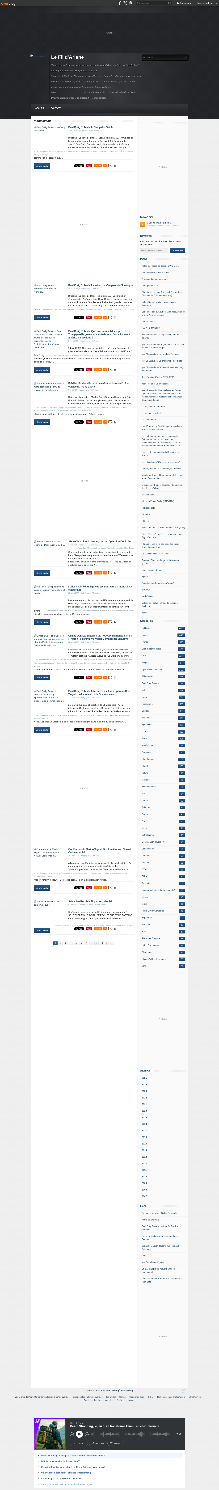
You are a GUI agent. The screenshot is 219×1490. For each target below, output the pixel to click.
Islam (144, 828)
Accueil (39, 108)
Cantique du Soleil (150, 285)
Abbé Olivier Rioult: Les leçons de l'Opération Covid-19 (99, 541)
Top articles (111, 1397)
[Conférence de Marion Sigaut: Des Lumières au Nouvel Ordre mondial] (50, 855)
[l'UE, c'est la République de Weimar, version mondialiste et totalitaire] (50, 593)
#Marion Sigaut (103, 873)
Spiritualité (147, 724)
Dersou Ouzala (149, 321)
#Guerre (111, 611)
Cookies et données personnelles (98, 1400)
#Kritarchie (57, 309)
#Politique (117, 309)
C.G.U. (151, 1397)
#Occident (45, 718)
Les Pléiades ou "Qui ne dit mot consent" (161, 462)
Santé (144, 738)
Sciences (146, 807)
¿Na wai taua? (148, 495)
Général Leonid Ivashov (153, 842)
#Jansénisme (78, 873)
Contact (56, 108)
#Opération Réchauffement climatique (89, 663)
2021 (144, 1104)
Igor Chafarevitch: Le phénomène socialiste (162, 361)
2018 (144, 1124)
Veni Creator (147, 596)
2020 (144, 1111)
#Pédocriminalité (90, 873)
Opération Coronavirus (152, 669)
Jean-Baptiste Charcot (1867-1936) (158, 377)
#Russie (130, 611)
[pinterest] (130, 3)
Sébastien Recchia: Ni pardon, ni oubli (90, 901)
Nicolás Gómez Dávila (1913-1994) (158, 501)
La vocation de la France (153, 406)
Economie (146, 752)
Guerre (145, 697)
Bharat (145, 766)
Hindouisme (147, 704)
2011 (144, 1170)
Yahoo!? (145, 613)
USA (144, 655)
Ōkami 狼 (146, 514)
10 (102, 943)
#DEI (132, 355)
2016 (144, 1137)
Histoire (145, 718)
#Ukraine (78, 611)
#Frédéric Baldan (50, 408)
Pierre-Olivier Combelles (153, 911)
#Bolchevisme (123, 355)
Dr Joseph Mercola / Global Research (159, 1213)
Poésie (145, 814)
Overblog (129, 1390)
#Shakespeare (74, 715)
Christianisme (148, 849)
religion (145, 897)
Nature (145, 773)
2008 (144, 1189)
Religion (145, 662)
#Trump (130, 309)
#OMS (120, 660)
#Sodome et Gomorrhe (124, 151)
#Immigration (79, 309)
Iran (143, 793)
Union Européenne (150, 945)
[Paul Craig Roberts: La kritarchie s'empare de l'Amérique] (50, 292)
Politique (146, 628)
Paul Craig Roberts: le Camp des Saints (90, 127)
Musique (146, 780)
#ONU (57, 660)
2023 (144, 1091)
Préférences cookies (125, 1400)
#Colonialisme (39, 877)
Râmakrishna (148, 759)
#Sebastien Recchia (87, 926)
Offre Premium (195, 1397)
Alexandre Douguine (151, 938)
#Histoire (54, 873)
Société (145, 711)
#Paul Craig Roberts (101, 151)
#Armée (49, 877)
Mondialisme (147, 745)
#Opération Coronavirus (110, 408)
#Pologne (45, 155)
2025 (144, 1078)
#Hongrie (37, 155)
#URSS (114, 355)
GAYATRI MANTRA (151, 328)
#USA (112, 151)
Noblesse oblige (149, 508)
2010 (144, 1176)
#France (71, 611)
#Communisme (63, 411)
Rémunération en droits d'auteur (171, 1397)
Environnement (149, 786)
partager (99, 1443)
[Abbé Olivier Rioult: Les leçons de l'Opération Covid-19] (50, 545)
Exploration (147, 917)
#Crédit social (75, 411)
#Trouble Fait (62, 611)
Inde (144, 690)
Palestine (146, 924)
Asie (144, 821)
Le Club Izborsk (149, 419)
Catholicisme (148, 835)
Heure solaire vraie (150, 1220)
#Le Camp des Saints (72, 151)
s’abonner (81, 1443)
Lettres (145, 731)
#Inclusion (113, 660)
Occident (146, 862)
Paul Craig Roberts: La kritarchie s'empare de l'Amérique (100, 285)
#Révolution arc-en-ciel (114, 663)
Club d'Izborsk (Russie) (152, 649)
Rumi (144, 1255)
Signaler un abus (137, 1397)
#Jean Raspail (57, 151)
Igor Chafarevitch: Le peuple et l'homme (160, 354)
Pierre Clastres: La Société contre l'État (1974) (163, 527)
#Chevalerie (86, 411)
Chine (144, 876)
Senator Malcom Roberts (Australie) (158, 890)
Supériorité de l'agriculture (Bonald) (158, 583)
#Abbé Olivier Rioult (126, 548)
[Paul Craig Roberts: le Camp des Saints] (50, 130)
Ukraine (145, 855)
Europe (145, 800)
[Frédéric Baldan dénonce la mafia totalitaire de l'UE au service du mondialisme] (50, 390)
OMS (144, 966)
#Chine (123, 408)
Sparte (145, 576)
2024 (144, 1084)
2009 (144, 1183)
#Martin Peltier (48, 660)
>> (112, 943)
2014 (144, 1150)
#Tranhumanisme (88, 660)
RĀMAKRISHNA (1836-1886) (155, 554)
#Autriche (47, 151)
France (145, 642)
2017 (144, 1130)
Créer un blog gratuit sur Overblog (88, 1397)
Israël (144, 904)
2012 (144, 1163)
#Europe (61, 408)
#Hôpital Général (65, 873)
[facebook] (120, 3)
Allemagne (147, 952)
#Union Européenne (92, 408)
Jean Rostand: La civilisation (155, 384)
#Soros (107, 355)
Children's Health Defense (154, 959)
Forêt (144, 931)
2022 (144, 1097)
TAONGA (146, 590)
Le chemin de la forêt (151, 413)
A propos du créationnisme (154, 279)
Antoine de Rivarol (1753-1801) (156, 272)
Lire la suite (42, 166)
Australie (146, 883)
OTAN (144, 869)
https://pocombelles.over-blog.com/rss (163, 226)
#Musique (67, 926)
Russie (145, 635)
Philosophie (147, 676)
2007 (144, 1196)
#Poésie (75, 926)
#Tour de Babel (68, 309)
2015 (144, 1143)
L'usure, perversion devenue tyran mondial (161, 468)
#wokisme (65, 660)
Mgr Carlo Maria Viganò (153, 1262)
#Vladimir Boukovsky (49, 411)
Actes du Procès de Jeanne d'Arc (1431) (160, 266)
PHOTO (145, 521)
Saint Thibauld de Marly (153, 570)
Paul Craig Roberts (150, 683)
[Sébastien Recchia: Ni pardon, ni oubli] (50, 904)
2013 (144, 1157)
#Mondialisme (86, 151)
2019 (144, 1117)
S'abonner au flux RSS (159, 222)
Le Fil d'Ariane (67, 57)
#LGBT (127, 663)
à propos (118, 1443)
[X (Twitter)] (125, 3)
